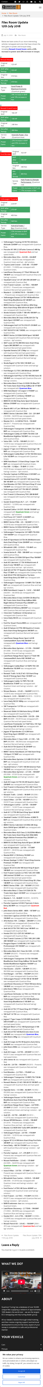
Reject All (21, 1382)
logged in (15, 1250)
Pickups (5, 1349)
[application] (21, 1282)
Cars (3, 1345)
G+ (24, 2)
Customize (21, 1377)
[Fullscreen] (39, 1291)
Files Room (22, 35)
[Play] (4, 1291)
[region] (21, 1369)
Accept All (21, 1371)
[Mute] (35, 1291)
